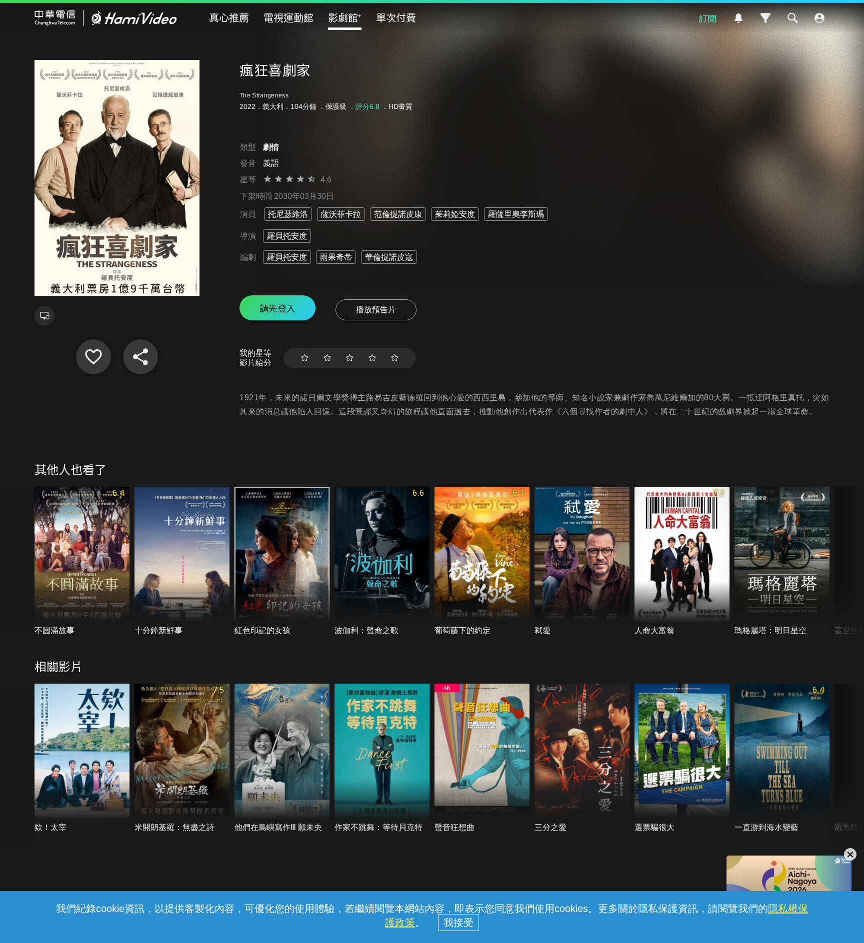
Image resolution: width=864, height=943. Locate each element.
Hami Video (105, 18)
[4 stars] (372, 358)
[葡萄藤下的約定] (482, 561)
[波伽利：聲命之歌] (382, 561)
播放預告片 (376, 309)
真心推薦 (229, 17)
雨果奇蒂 (336, 257)
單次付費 (396, 17)
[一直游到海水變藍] (782, 758)
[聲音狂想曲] (482, 758)
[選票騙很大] (682, 758)
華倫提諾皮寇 (389, 257)
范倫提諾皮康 (398, 214)
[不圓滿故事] (82, 561)
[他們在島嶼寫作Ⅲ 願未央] (282, 758)
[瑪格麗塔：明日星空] (782, 561)
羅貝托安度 (287, 236)
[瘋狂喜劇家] (93, 356)
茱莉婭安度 (455, 214)
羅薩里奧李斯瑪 (516, 214)
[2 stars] (327, 358)
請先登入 (278, 307)
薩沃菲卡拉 (341, 214)
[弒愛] (582, 561)
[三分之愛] (582, 758)
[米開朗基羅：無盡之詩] (182, 758)
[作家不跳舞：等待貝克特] (382, 758)
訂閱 (707, 17)
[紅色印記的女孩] (282, 561)
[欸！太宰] (82, 758)
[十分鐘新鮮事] (182, 561)
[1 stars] (305, 358)
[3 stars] (349, 358)
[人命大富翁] (682, 561)
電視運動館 (289, 17)
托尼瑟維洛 (288, 214)
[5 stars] (395, 358)
